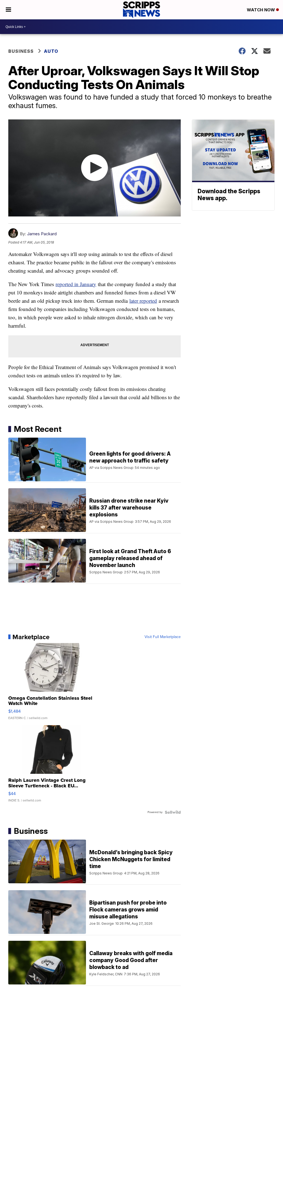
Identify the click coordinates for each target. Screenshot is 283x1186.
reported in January (76, 284)
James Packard (42, 233)
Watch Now (261, 9)
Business (21, 51)
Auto (51, 51)
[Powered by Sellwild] (173, 812)
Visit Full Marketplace (163, 637)
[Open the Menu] (8, 9)
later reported (143, 300)
